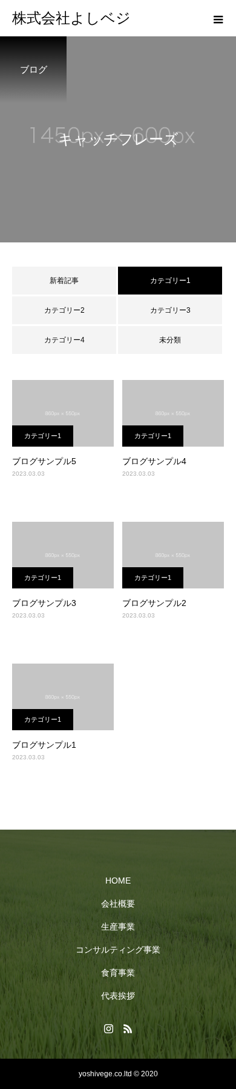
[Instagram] (108, 1028)
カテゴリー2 (64, 310)
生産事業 (118, 926)
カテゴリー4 (64, 340)
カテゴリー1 (42, 435)
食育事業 (118, 972)
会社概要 (118, 903)
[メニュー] (218, 18)
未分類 (170, 340)
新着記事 (64, 280)
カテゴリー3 (170, 310)
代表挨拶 (118, 996)
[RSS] (128, 1028)
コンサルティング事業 (118, 949)
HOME (118, 880)
